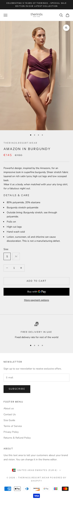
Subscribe (17, 389)
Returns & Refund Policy (17, 437)
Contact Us (10, 414)
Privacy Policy (11, 432)
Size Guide (9, 420)
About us (9, 408)
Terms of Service (13, 426)
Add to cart (37, 281)
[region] (36, 330)
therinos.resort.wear (20, 143)
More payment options (36, 300)
